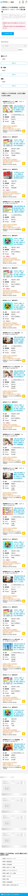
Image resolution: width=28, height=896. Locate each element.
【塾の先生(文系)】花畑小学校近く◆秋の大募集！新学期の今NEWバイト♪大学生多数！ (19, 747)
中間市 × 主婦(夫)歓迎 (7, 882)
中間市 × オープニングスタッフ (9, 870)
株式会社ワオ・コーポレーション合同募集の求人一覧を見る (12, 131)
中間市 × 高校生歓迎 (7, 861)
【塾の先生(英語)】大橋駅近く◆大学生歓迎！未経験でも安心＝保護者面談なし (19, 108)
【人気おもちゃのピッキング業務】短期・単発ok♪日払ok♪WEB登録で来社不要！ (19, 175)
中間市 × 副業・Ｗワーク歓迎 (9, 873)
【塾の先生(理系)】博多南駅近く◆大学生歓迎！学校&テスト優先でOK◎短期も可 (19, 374)
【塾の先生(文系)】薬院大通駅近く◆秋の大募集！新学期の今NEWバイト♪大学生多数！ (19, 579)
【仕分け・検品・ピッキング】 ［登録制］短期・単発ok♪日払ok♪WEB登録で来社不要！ (19, 142)
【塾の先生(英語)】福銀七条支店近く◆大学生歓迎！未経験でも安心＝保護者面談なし (19, 340)
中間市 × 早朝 (5, 879)
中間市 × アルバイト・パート (9, 858)
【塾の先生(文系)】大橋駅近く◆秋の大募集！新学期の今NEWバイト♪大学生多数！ (19, 511)
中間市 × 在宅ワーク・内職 (8, 867)
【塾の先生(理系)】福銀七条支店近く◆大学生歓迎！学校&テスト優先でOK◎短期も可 (19, 209)
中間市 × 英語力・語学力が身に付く (10, 885)
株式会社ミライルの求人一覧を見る (9, 164)
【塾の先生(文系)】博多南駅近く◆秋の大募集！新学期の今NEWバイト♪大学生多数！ (19, 646)
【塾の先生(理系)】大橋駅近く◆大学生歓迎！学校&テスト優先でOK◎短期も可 (19, 475)
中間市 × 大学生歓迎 (7, 864)
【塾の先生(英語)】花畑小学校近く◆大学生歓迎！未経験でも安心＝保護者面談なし (19, 441)
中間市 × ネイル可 (6, 876)
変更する (14, 63)
